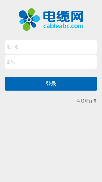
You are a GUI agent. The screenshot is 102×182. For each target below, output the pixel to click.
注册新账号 (86, 101)
